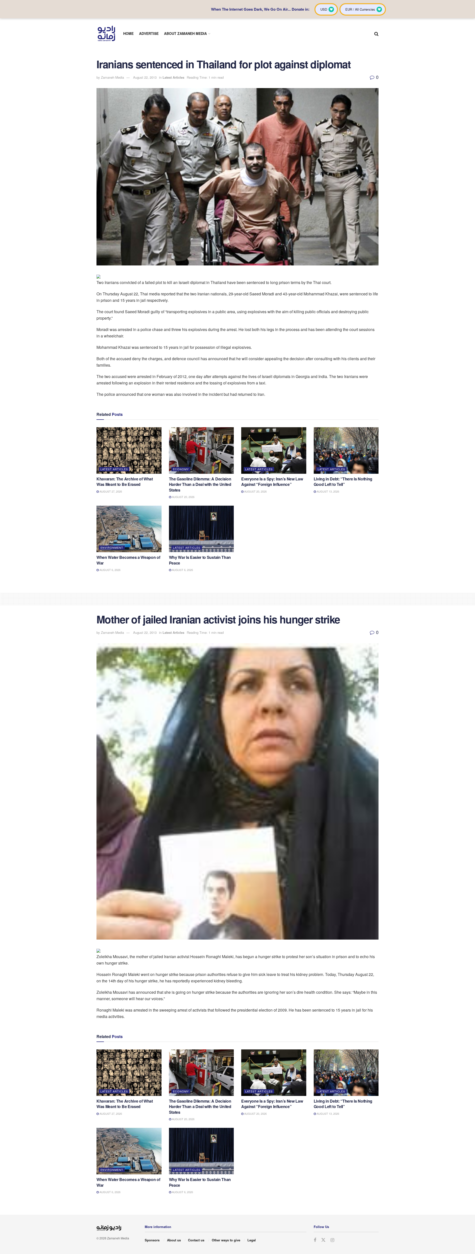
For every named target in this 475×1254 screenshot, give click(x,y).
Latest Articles (173, 77)
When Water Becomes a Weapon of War (128, 560)
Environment (111, 547)
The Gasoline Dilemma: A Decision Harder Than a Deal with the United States (200, 484)
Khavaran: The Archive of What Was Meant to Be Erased (124, 481)
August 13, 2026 (327, 491)
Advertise (149, 33)
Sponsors (152, 1240)
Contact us (196, 1240)
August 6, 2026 (109, 570)
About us (174, 1240)
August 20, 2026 (182, 497)
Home (128, 33)
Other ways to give (226, 1240)
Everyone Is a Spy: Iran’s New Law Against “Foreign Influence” (272, 481)
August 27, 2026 (110, 491)
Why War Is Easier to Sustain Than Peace (200, 560)
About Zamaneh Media (185, 33)
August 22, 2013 (145, 77)
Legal (251, 1240)
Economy (181, 469)
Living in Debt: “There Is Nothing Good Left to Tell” (343, 481)
